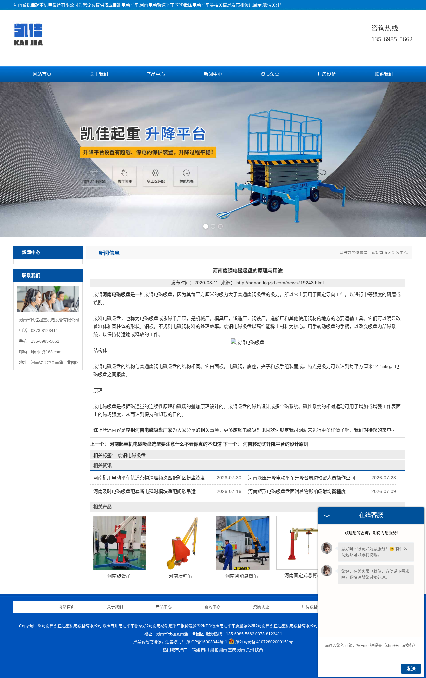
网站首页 (42, 74)
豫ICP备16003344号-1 (206, 642)
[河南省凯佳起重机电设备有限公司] (28, 44)
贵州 (250, 650)
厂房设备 (327, 74)
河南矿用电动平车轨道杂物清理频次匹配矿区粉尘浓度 (149, 477)
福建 (196, 650)
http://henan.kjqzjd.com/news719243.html (280, 282)
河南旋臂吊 (119, 576)
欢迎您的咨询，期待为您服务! (371, 533)
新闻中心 (213, 74)
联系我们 (384, 74)
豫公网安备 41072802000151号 (264, 642)
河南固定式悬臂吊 (302, 575)
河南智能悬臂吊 (241, 576)
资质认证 (261, 607)
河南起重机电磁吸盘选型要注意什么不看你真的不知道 (165, 444)
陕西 (259, 650)
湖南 (223, 650)
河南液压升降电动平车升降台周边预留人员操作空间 (301, 477)
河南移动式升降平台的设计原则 (275, 444)
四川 (205, 650)
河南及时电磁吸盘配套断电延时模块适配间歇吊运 (144, 491)
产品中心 (155, 74)
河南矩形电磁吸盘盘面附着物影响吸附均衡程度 (297, 491)
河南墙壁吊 (180, 576)
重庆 (232, 650)
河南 (241, 650)
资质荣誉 (270, 74)
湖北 (214, 650)
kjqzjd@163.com (46, 352)
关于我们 (99, 74)
